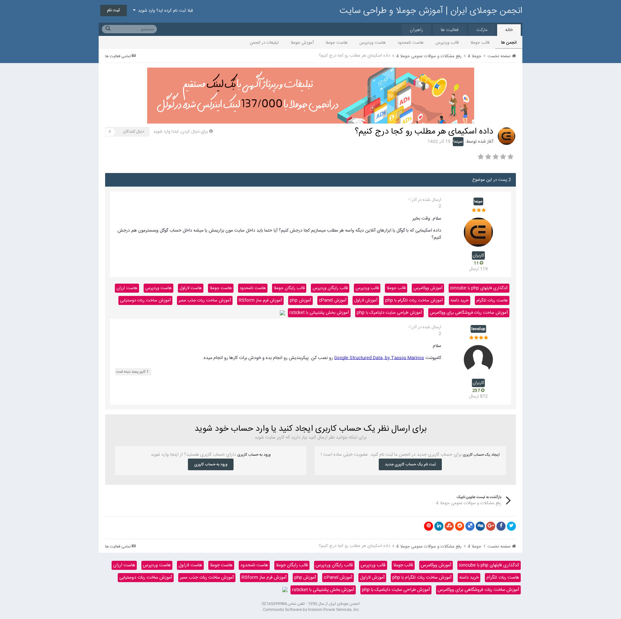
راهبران (416, 30)
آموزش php (300, 300)
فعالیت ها (450, 30)
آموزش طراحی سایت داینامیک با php (389, 312)
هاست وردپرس (372, 42)
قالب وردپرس (447, 42)
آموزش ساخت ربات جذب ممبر (205, 300)
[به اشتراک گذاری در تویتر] (511, 526)
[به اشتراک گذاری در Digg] (480, 526)
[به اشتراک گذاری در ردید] (459, 526)
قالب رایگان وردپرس (330, 288)
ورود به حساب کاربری (210, 464)
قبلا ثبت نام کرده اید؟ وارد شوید (164, 10)
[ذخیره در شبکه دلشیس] (469, 526)
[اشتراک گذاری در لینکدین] (438, 526)
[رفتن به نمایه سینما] (506, 136)
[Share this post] (409, 199)
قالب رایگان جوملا (289, 288)
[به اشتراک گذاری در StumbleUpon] (449, 526)
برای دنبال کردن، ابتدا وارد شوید (180, 131)
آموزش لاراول (365, 300)
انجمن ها (509, 42)
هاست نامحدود (411, 42)
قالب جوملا (479, 42)
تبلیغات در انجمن (264, 42)
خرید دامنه (460, 300)
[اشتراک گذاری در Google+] (490, 526)
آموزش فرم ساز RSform (260, 300)
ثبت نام (113, 10)
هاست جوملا (336, 42)
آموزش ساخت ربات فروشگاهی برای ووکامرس (469, 312)
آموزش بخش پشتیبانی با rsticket (319, 312)
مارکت (481, 30)
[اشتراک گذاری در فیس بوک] (501, 526)
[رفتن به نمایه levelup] (478, 359)
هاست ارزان (126, 288)
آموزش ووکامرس (427, 288)
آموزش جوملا (302, 42)
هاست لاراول (191, 288)
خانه (509, 30)
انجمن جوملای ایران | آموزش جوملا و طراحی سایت (431, 11)
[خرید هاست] (282, 312)
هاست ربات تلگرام (492, 300)
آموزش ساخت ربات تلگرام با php (414, 300)
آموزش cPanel (332, 300)
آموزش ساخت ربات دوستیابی (145, 300)
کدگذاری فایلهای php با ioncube (479, 288)
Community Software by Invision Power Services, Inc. (310, 609)
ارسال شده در (426, 203)
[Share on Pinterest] (428, 526)
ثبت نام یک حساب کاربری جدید (410, 464)
